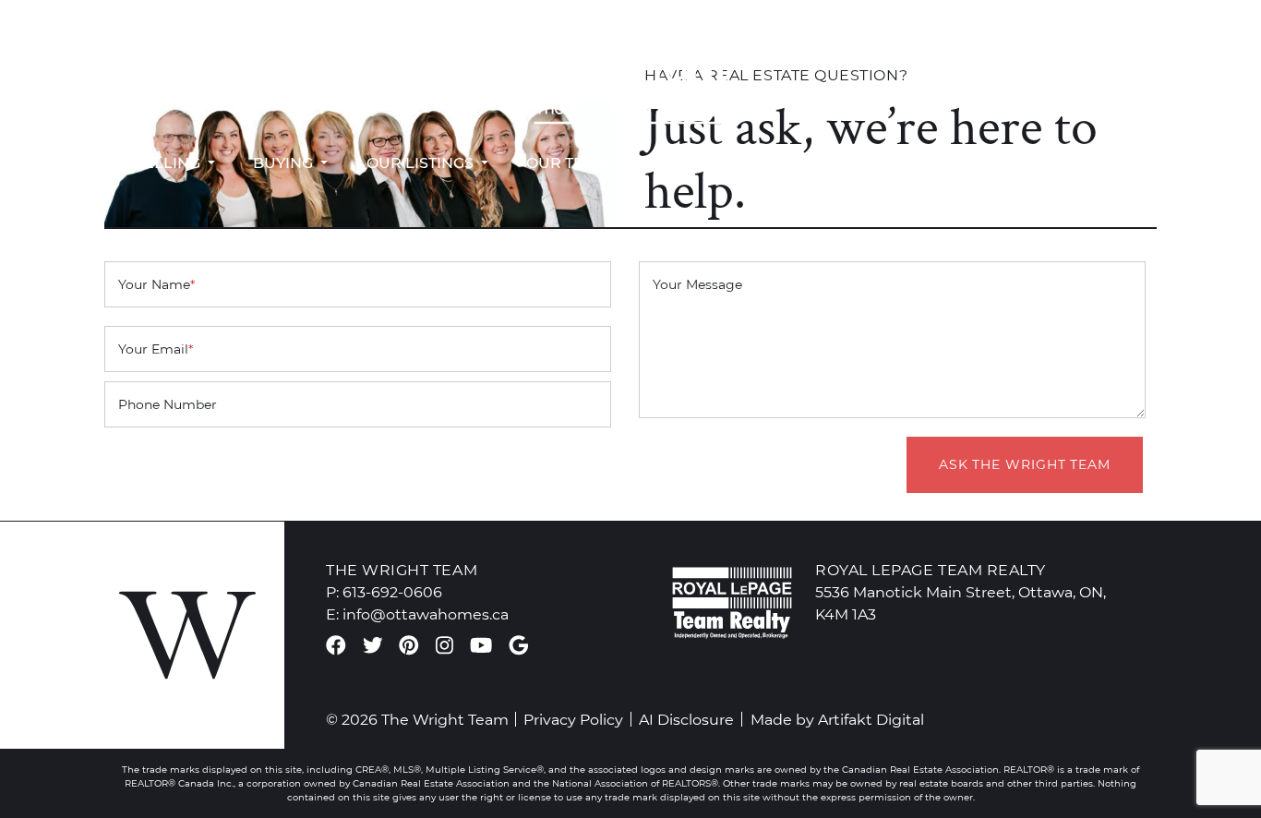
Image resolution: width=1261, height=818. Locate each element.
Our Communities (889, 162)
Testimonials (717, 162)
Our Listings (421, 162)
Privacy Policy (573, 719)
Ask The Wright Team (1025, 464)
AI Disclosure (686, 719)
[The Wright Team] (630, 70)
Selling (169, 162)
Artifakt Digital (871, 719)
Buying (285, 162)
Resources (1065, 162)
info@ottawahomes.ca (178, 80)
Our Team (569, 162)
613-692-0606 (147, 60)
